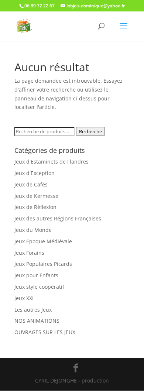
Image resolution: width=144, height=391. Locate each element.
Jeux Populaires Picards (43, 263)
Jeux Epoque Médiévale (43, 241)
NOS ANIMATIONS (36, 320)
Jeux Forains (29, 252)
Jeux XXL (24, 298)
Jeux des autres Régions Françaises (57, 218)
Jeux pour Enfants (36, 275)
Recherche (90, 131)
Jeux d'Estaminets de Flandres (51, 161)
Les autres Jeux (33, 309)
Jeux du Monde (33, 229)
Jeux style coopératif (39, 286)
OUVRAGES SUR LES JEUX (44, 332)
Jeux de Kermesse (36, 195)
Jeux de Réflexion (35, 206)
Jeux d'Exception (34, 172)
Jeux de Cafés (31, 184)
